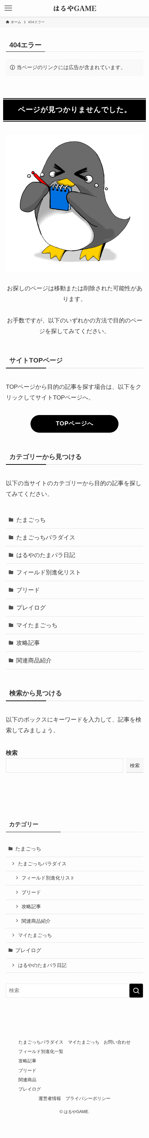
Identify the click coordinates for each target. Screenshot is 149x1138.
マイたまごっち (37, 625)
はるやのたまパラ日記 (45, 555)
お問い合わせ (117, 1042)
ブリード (28, 589)
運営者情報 (49, 1098)
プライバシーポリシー (88, 1098)
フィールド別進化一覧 (40, 1051)
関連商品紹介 (34, 660)
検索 (12, 752)
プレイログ (31, 607)
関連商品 (27, 1079)
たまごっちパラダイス (45, 537)
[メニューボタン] (8, 8)
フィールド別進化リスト (48, 572)
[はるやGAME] (74, 8)
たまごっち (31, 519)
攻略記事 (28, 642)
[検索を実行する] (136, 991)
